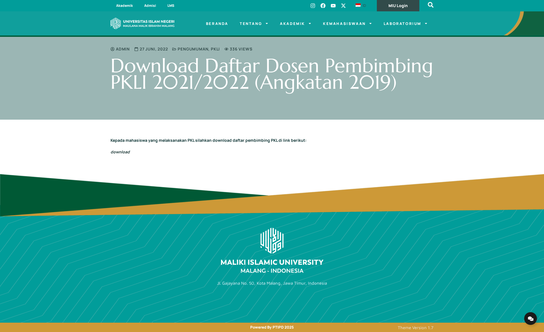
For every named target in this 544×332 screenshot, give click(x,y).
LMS (170, 5)
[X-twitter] (343, 6)
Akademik (124, 5)
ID (364, 5)
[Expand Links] (530, 318)
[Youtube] (333, 6)
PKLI (215, 49)
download (120, 152)
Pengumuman (193, 49)
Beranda (217, 23)
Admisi (150, 5)
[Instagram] (313, 6)
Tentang (251, 23)
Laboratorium (402, 23)
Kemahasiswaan (344, 23)
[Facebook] (323, 6)
